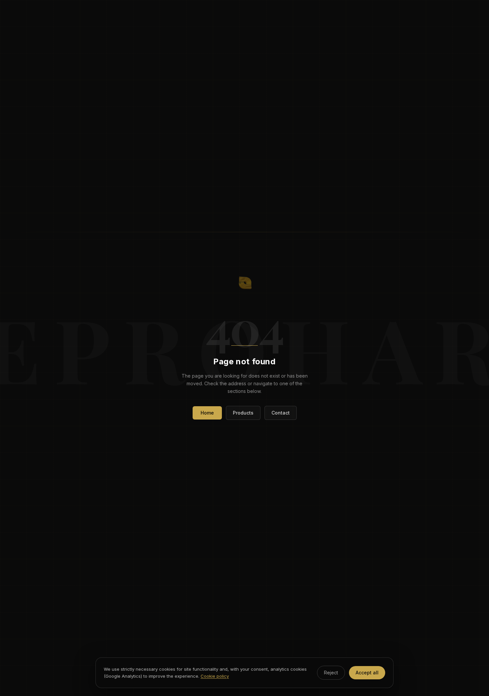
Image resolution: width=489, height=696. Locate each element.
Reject (331, 672)
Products (243, 413)
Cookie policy (215, 676)
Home (207, 413)
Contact (280, 413)
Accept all (367, 672)
